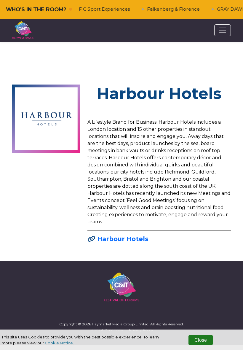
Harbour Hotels (122, 239)
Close (200, 340)
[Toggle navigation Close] (222, 30)
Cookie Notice (59, 343)
